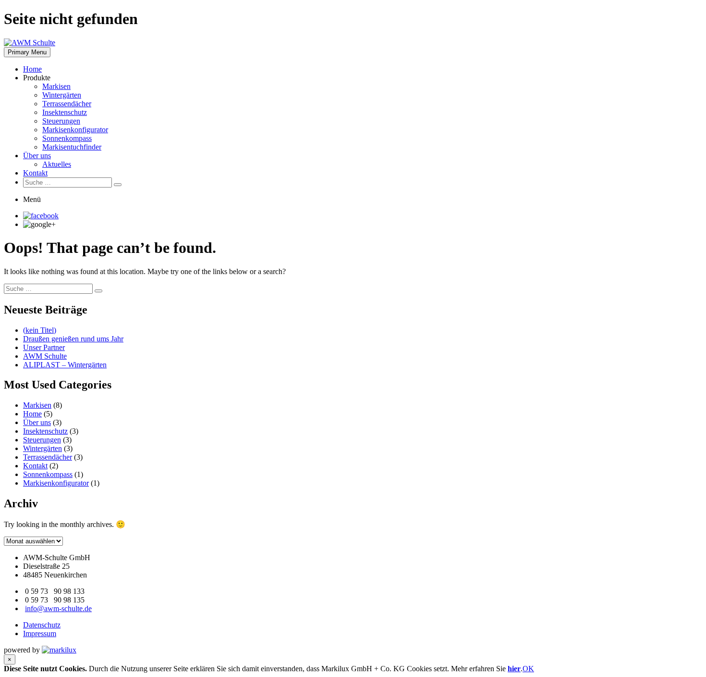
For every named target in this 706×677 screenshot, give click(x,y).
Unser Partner (44, 347)
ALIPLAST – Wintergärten (65, 365)
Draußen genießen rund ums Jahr (73, 339)
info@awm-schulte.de (58, 608)
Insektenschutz (64, 112)
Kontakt (35, 173)
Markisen (56, 86)
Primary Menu (27, 52)
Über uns (37, 155)
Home (32, 69)
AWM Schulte (45, 356)
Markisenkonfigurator (75, 129)
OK (528, 668)
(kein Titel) (39, 330)
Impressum (39, 633)
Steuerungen (61, 121)
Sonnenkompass (67, 138)
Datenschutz (42, 625)
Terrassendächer (66, 104)
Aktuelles (56, 164)
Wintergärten (61, 95)
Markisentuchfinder (71, 147)
